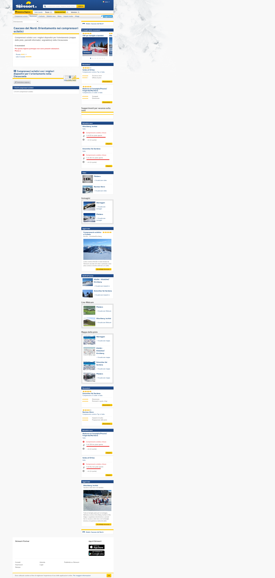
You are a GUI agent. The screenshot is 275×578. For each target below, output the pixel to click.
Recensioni (33, 16)
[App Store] (97, 549)
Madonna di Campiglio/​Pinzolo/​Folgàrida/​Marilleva (94, 435)
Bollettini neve (51, 16)
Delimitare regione (23, 82)
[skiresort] (27, 5)
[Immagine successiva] (110, 46)
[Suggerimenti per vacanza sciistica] (106, 16)
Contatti (17, 562)
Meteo (59, 16)
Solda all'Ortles (88, 458)
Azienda (42, 562)
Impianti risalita (68, 16)
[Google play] (97, 555)
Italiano (106, 2)
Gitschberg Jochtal (89, 126)
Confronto (42, 16)
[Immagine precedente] (84, 46)
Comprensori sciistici (21, 16)
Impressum (19, 565)
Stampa (17, 567)
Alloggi (77, 16)
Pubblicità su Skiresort (71, 562)
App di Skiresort (95, 541)
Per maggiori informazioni (82, 575)
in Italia (102, 72)
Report (108, 143)
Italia (84, 129)
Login (41, 565)
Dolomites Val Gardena (91, 149)
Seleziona (74, 12)
